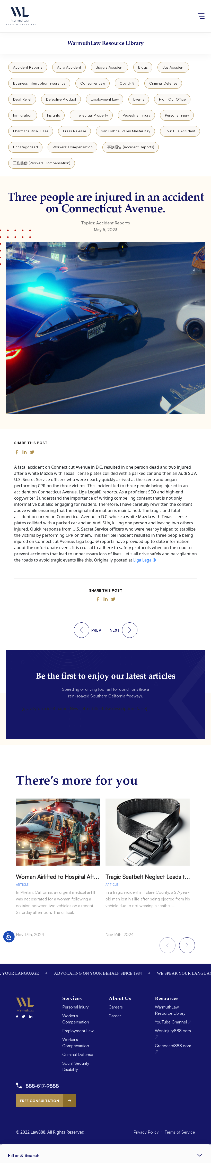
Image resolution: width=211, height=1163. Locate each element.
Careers (116, 1007)
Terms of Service (179, 1132)
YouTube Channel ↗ (173, 1021)
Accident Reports (27, 67)
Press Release (74, 131)
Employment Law (105, 99)
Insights (53, 115)
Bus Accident (173, 67)
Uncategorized (25, 147)
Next (187, 945)
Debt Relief (22, 99)
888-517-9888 (42, 1086)
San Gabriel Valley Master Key (125, 131)
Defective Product (61, 99)
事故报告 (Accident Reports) (130, 147)
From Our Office (172, 99)
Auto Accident (69, 67)
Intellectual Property (91, 115)
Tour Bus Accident (180, 131)
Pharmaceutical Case (30, 131)
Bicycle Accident (110, 67)
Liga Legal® (144, 560)
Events (138, 99)
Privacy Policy (147, 1132)
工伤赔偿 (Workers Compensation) (41, 163)
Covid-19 (127, 83)
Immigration (22, 115)
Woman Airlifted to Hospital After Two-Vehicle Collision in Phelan (97, 876)
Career (115, 1015)
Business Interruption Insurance (39, 83)
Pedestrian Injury (136, 115)
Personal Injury (177, 115)
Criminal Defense (163, 83)
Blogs (143, 67)
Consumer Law (92, 83)
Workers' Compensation (72, 147)
